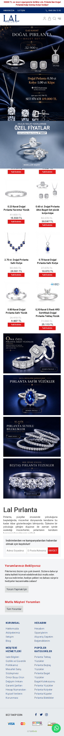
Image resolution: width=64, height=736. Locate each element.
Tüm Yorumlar (14, 609)
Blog (8, 641)
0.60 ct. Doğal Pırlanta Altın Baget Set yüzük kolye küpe (48, 209)
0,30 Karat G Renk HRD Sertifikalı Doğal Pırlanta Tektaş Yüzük (47, 312)
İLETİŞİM (21, 10)
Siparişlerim (41, 632)
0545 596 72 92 (54, 10)
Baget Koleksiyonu (44, 681)
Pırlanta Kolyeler (43, 689)
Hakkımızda (12, 628)
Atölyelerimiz (13, 632)
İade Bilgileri (12, 657)
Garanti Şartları (14, 685)
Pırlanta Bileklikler (44, 698)
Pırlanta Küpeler (43, 693)
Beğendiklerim (42, 641)
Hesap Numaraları (16, 689)
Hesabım (39, 628)
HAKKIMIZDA (8, 10)
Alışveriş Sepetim (43, 636)
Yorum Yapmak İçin (17, 589)
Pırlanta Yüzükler (43, 685)
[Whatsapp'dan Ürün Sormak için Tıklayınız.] (56, 728)
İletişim (10, 636)
